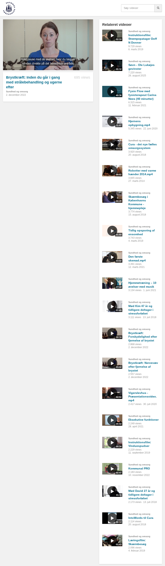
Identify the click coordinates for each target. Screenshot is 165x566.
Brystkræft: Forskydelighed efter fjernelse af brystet (142, 336)
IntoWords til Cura (140, 517)
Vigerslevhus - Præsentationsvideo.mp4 (142, 396)
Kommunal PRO (139, 468)
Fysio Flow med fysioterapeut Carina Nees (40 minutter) (142, 94)
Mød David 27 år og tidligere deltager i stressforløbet (141, 494)
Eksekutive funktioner (143, 419)
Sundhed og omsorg (17, 91)
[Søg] (158, 8)
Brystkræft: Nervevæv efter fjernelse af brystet (143, 366)
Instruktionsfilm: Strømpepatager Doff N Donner (142, 38)
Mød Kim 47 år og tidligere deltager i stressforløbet (140, 309)
